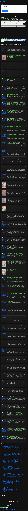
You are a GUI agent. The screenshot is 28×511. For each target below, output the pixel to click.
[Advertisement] (14, 32)
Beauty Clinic (4, 39)
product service (19, 40)
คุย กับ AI (5, 1)
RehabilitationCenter (19, 23)
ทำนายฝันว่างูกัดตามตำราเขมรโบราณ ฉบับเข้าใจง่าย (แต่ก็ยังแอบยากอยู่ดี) (11, 463)
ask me (2, 1)
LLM (5, 21)
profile (24, 40)
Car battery (8, 39)
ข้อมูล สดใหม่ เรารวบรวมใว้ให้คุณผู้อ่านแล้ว (7, 445)
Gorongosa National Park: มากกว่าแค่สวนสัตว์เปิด (9, 491)
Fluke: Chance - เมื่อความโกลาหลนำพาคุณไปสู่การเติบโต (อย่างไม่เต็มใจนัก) (12, 460)
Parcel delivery (18, 39)
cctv (2, 40)
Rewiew (15, 23)
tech (2, 41)
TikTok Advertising (10, 23)
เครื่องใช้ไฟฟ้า (4, 450)
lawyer (13, 22)
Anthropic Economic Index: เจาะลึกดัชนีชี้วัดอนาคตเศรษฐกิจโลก (10, 481)
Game (8, 21)
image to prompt (6, 40)
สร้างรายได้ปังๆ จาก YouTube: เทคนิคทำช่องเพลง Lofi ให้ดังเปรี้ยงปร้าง (11, 476)
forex (24, 22)
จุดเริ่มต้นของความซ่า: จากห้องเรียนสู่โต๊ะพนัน (8, 483)
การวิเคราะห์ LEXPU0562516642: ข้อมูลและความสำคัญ (9, 466)
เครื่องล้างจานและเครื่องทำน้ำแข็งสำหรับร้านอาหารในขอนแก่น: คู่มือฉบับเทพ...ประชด (13, 458)
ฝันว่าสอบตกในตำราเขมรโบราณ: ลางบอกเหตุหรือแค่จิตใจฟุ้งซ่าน (10, 489)
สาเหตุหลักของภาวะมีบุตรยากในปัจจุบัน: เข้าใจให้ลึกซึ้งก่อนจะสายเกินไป (11, 456)
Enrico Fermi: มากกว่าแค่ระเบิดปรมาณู (7, 490)
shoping (24, 21)
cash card (6, 23)
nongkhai (3, 22)
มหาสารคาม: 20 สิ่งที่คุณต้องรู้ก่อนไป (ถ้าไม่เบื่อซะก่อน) (9, 469)
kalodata (19, 22)
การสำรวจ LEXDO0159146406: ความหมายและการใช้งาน (9, 472)
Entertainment (13, 39)
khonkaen (16, 22)
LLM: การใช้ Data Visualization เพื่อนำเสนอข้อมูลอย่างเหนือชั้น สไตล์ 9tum (12, 462)
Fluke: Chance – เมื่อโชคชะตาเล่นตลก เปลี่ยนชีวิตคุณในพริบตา (10, 459)
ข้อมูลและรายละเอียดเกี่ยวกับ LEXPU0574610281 (8, 465)
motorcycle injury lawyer (8, 22)
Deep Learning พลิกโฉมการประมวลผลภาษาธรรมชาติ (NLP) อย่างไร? (11, 470)
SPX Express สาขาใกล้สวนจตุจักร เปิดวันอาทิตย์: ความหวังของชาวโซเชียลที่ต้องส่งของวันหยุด (14, 453)
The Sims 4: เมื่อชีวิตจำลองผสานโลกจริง (7, 482)
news (14, 40)
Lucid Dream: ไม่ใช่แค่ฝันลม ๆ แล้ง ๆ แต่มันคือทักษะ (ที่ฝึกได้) (10, 480)
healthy (22, 22)
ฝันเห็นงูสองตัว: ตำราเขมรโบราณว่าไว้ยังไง (8, 467)
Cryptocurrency (11, 21)
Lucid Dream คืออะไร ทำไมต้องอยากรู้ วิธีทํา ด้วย (8, 479)
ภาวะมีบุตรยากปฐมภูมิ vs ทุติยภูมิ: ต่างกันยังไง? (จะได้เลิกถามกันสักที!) (11, 455)
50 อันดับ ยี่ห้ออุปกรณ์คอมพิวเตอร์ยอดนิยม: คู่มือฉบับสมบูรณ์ (10, 446)
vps (14, 21)
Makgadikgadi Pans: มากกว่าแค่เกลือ (7, 484)
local (11, 40)
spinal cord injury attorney (19, 21)
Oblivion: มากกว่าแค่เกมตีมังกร (6, 488)
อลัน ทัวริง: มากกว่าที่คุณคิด (6, 486)
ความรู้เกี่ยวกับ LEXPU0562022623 (6, 473)
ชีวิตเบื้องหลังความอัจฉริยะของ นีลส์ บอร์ (7, 493)
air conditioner (24, 39)
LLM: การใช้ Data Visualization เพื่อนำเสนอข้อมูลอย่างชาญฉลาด (10, 461)
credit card (3, 23)
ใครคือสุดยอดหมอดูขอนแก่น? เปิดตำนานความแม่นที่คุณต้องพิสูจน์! (11, 468)
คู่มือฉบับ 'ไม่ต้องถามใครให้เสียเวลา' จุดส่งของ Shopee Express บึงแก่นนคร (12, 454)
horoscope (3, 21)
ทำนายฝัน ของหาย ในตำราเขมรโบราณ (7, 487)
